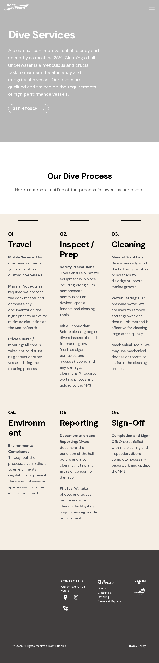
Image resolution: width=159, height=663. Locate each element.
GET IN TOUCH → (29, 108)
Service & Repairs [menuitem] (109, 601)
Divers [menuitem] (102, 588)
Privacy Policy (137, 646)
